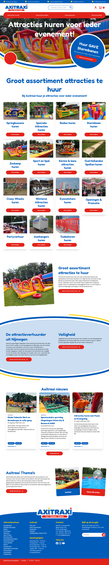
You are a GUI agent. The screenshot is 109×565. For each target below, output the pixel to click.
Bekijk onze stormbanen (86, 58)
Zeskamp (6, 533)
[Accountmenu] (96, 8)
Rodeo (5, 529)
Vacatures (33, 529)
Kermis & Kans (7, 537)
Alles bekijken (15, 134)
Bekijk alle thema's (15, 491)
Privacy (23, 560)
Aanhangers (7, 552)
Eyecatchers (7, 546)
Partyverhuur (7, 550)
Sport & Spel (7, 535)
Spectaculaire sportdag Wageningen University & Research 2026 (52, 420)
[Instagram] (60, 543)
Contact (32, 531)
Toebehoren (7, 554)
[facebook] (57, 543)
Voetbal (68, 492)
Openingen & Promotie (10, 548)
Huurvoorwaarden (35, 527)
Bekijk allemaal (54, 453)
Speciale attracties (9, 527)
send (104, 535)
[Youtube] (63, 543)
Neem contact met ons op (70, 291)
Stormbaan (7, 531)
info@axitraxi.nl (65, 535)
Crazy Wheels (7, 543)
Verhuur (10, 415)
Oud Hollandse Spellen (10, 539)
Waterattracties (93, 492)
